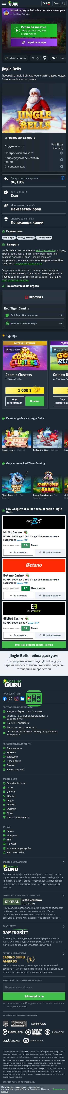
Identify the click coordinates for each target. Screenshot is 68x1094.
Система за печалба (22, 218)
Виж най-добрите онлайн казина (34, 644)
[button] (63, 178)
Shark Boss (13, 496)
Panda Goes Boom (45, 496)
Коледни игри (26, 237)
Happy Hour (13, 450)
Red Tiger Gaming (46, 250)
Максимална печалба (23, 205)
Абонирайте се (34, 996)
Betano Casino (14, 575)
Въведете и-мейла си (15, 984)
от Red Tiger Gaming (20, 14)
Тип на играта (19, 191)
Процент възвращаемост (25, 178)
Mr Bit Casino (13, 532)
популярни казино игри (28, 263)
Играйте (34, 401)
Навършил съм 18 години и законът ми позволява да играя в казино (36, 1005)
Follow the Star (46, 450)
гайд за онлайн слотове (15, 280)
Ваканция (9, 237)
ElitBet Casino (13, 618)
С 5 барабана (44, 237)
